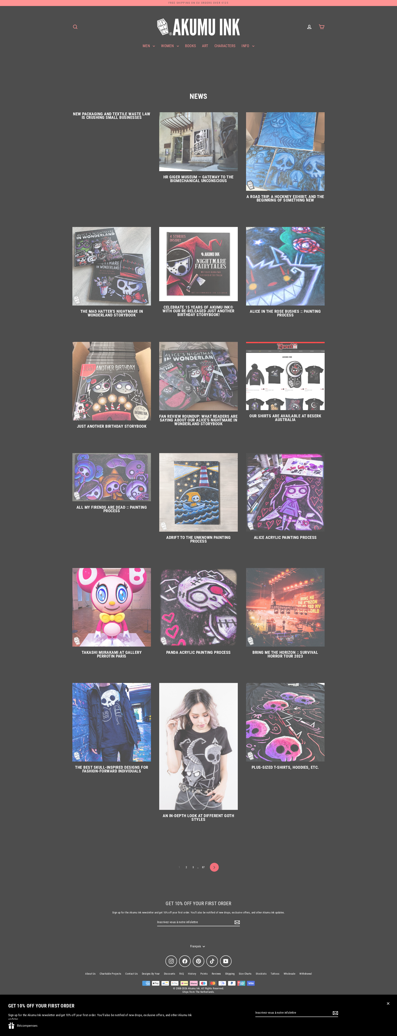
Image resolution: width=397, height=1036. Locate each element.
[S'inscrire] (334, 1013)
